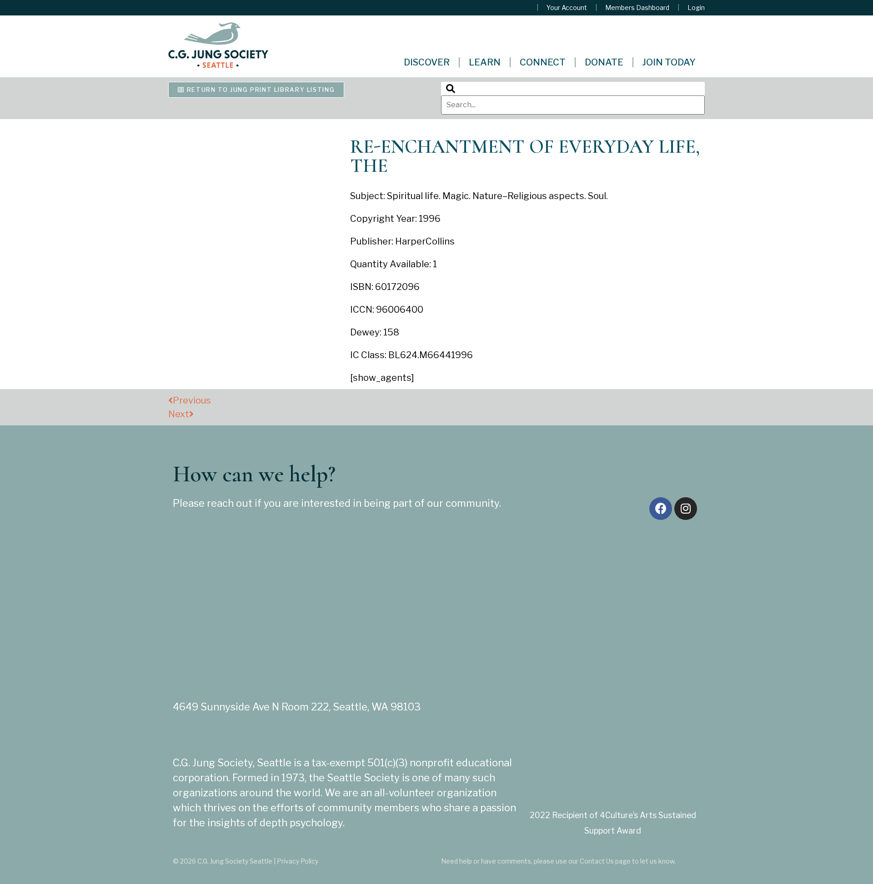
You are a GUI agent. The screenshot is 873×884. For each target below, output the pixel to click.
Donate (604, 62)
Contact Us (597, 861)
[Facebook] (660, 508)
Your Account (567, 8)
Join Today (669, 62)
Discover (427, 62)
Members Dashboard (637, 8)
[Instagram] (685, 508)
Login (696, 8)
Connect (543, 62)
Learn (485, 62)
